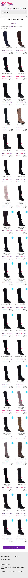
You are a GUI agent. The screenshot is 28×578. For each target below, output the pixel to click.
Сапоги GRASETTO (7, 47)
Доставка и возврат (5, 564)
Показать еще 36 (14, 547)
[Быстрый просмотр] (7, 40)
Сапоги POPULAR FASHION (7, 100)
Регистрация (16, 8)
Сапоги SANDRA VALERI (21, 150)
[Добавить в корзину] (10, 53)
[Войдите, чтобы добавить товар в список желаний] (12, 53)
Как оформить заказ (5, 559)
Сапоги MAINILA (21, 176)
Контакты (17, 556)
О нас (2, 561)
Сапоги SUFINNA (7, 125)
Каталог (6, 12)
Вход (8, 8)
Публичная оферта (5, 556)
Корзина (25, 8)
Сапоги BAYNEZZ (21, 73)
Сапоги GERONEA (7, 536)
